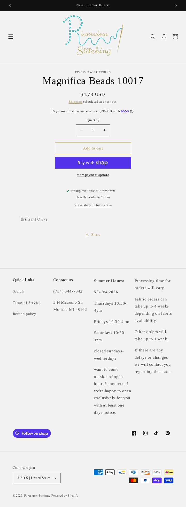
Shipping (75, 101)
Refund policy (24, 314)
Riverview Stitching (37, 495)
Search (18, 291)
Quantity (93, 120)
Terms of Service (27, 303)
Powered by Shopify (64, 495)
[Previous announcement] (10, 5)
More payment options (93, 175)
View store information (93, 205)
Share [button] (96, 234)
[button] (10, 36)
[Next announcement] (176, 5)
